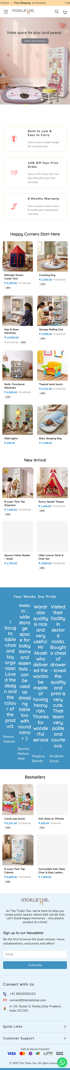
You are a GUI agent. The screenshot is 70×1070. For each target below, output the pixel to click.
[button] (57, 12)
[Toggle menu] (6, 11)
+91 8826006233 (23, 994)
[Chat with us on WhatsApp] (62, 1062)
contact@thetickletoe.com (28, 1000)
